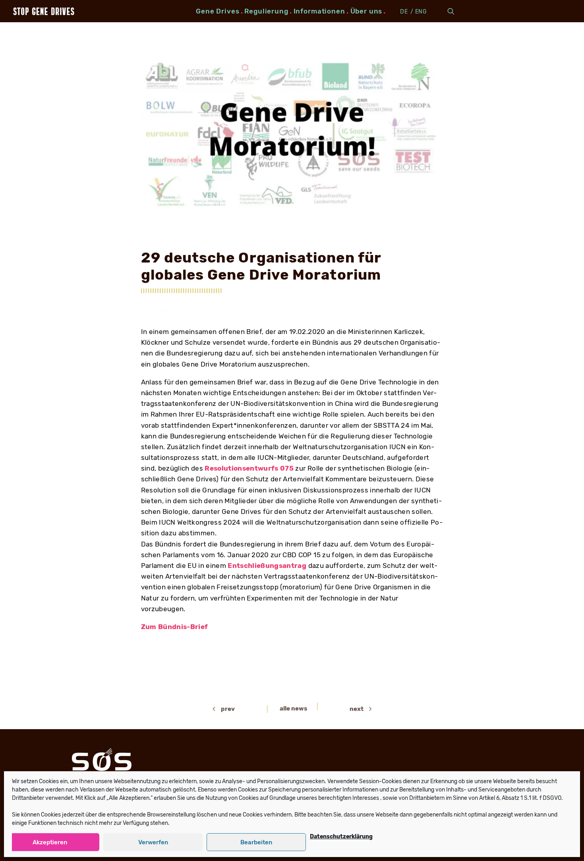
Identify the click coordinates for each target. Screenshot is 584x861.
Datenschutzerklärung (341, 836)
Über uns (366, 11)
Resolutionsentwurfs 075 (249, 468)
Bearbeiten (256, 842)
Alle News (293, 708)
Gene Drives (217, 11)
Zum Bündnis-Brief (174, 627)
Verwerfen (153, 842)
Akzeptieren (50, 842)
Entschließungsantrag (268, 565)
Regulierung (266, 11)
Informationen (319, 11)
